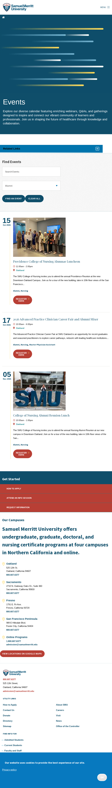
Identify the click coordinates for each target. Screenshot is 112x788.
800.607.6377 (12, 575)
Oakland (20, 270)
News (59, 721)
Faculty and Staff (13, 750)
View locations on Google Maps (22, 654)
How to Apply (10, 705)
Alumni (16, 290)
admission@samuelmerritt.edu (21, 644)
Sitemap (7, 726)
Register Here (21, 300)
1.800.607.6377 (13, 641)
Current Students (13, 745)
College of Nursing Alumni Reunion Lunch (41, 415)
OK (102, 777)
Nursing (24, 290)
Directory (7, 721)
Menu (103, 7)
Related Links (15, 149)
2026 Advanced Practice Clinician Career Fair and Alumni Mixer (55, 319)
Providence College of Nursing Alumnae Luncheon (46, 261)
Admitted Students (13, 740)
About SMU (62, 705)
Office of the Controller (67, 726)
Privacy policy (9, 770)
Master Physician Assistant (42, 344)
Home (3, 17)
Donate (6, 715)
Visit (58, 715)
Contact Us (8, 710)
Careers (60, 710)
